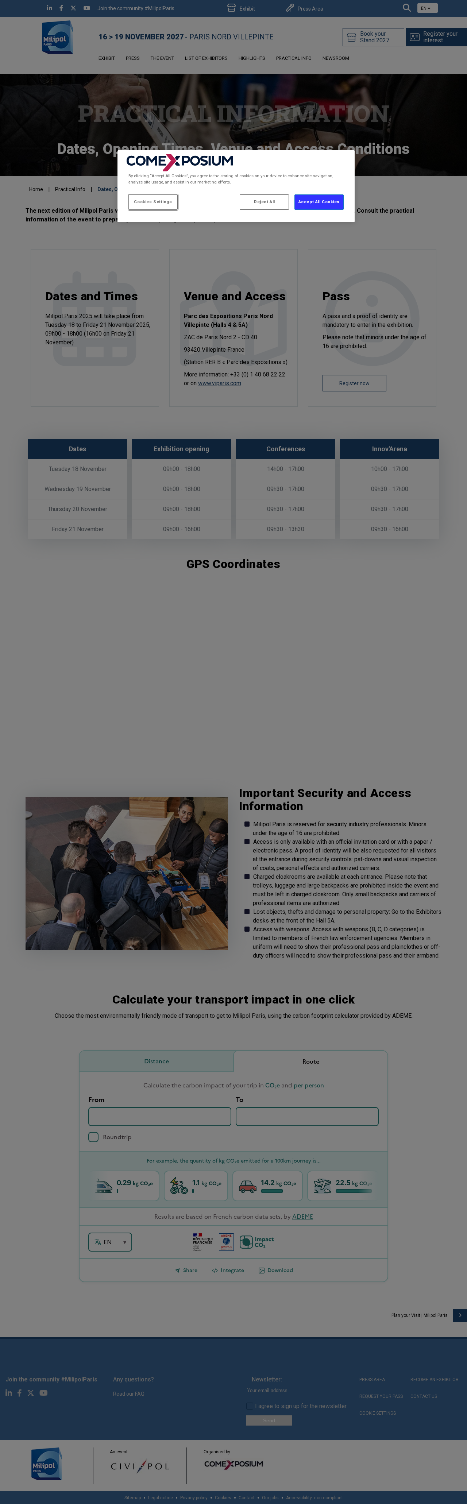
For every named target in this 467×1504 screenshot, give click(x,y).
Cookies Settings (153, 201)
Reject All (264, 201)
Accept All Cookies (319, 201)
